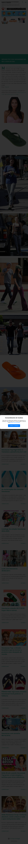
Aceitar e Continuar (14, 425)
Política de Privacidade (15, 422)
